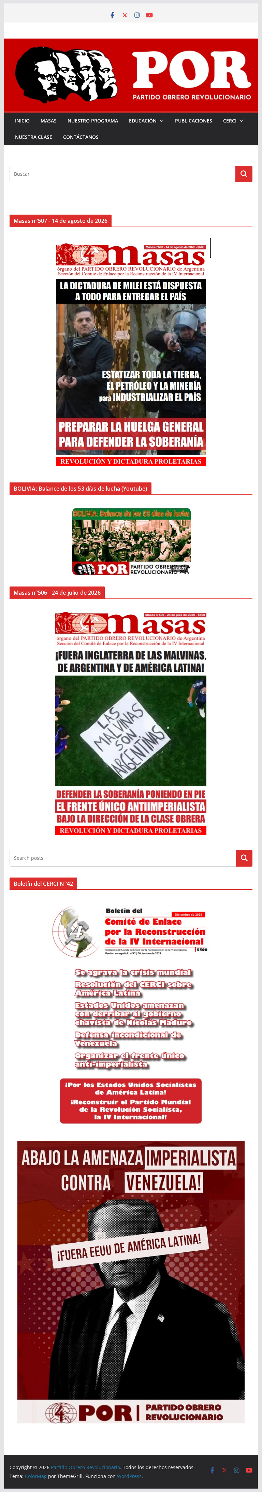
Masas (49, 120)
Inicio (22, 120)
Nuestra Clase (33, 137)
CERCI (229, 120)
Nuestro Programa (93, 120)
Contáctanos (81, 137)
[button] (160, 121)
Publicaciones (193, 120)
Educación (143, 120)
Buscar (244, 858)
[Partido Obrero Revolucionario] (131, 43)
